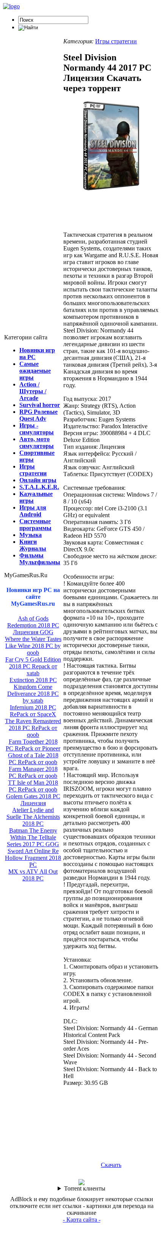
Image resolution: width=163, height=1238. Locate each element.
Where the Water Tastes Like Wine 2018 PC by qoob (33, 646)
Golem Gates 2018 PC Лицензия (33, 799)
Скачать (111, 1165)
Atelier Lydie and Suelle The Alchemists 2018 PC (33, 817)
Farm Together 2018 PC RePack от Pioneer (33, 745)
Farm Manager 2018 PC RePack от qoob (33, 772)
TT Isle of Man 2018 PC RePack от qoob (33, 786)
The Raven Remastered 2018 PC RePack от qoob (33, 728)
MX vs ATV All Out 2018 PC (33, 875)
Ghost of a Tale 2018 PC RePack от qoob (33, 758)
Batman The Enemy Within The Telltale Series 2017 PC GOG (33, 837)
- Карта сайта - (81, 1219)
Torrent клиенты (84, 1188)
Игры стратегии (116, 41)
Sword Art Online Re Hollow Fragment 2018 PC (33, 858)
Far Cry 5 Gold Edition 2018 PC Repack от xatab (33, 666)
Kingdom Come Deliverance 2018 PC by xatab (33, 694)
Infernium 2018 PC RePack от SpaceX (33, 710)
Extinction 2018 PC (33, 680)
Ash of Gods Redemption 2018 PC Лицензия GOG (33, 625)
